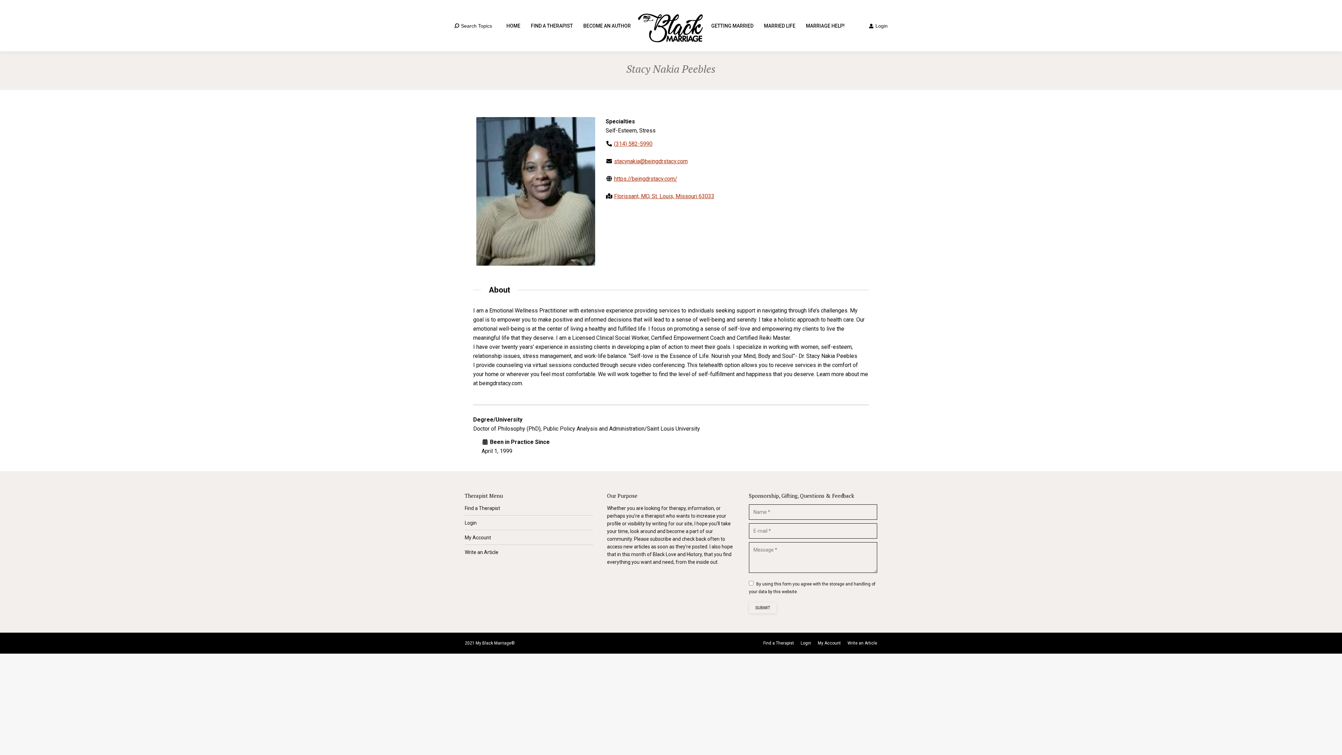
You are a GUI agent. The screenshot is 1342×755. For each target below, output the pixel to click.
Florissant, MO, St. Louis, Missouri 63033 (664, 196)
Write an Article (481, 552)
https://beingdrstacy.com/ (645, 178)
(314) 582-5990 (633, 144)
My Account (478, 537)
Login (881, 26)
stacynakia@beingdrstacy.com (651, 161)
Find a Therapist (482, 508)
